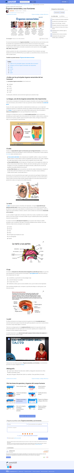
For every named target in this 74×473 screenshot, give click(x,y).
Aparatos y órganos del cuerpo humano (26, 4)
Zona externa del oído (13, 157)
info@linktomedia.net (38, 444)
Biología (18, 4)
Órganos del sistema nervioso (27, 57)
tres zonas (8, 154)
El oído (11, 67)
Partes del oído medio (21, 386)
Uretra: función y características (42, 387)
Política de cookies (51, 471)
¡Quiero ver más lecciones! (27, 416)
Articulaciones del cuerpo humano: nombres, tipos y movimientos (58, 36)
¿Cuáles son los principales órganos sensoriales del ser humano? (23, 63)
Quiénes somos (21, 471)
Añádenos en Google (44, 38)
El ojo (11, 71)
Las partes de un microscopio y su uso (59, 21)
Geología (62, 12)
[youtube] (10, 467)
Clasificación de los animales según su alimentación (59, 31)
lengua (10, 110)
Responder (8, 457)
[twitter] (8, 467)
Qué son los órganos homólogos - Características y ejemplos (21, 408)
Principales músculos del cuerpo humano (60, 25)
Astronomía (57, 12)
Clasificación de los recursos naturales (59, 34)
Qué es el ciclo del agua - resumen (58, 23)
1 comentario (24, 10)
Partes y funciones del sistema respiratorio (60, 19)
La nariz (11, 69)
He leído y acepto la (14, 438)
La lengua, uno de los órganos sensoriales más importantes (22, 65)
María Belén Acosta (13, 12)
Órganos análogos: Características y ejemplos (42, 407)
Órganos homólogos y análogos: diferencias (43, 400)
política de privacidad (17, 438)
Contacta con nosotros (27, 471)
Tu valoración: (20, 435)
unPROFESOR (8, 4)
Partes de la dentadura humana (21, 393)
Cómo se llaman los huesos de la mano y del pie (60, 27)
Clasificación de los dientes (42, 393)
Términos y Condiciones (36, 471)
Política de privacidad (44, 471)
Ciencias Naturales (13, 4)
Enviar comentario (43, 439)
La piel (11, 73)
